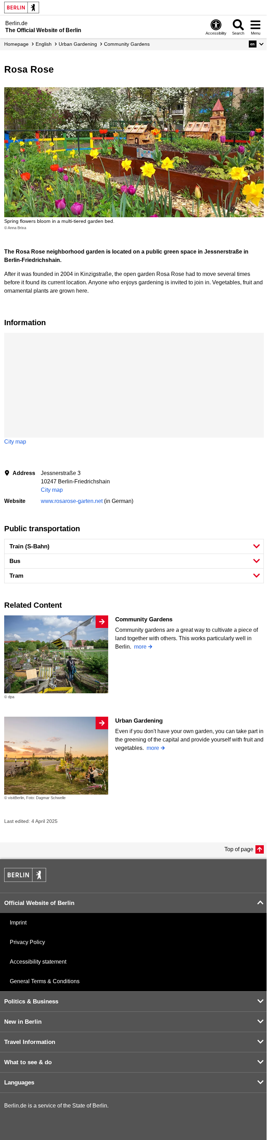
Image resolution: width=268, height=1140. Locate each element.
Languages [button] (19, 1082)
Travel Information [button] (29, 1042)
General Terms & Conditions (45, 981)
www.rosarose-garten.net (72, 501)
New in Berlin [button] (23, 1021)
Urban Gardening (139, 720)
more (140, 647)
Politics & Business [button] (31, 1001)
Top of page (238, 849)
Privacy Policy (27, 942)
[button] (256, 44)
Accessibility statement (38, 962)
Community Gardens (143, 619)
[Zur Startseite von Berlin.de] (25, 880)
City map (15, 442)
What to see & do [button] (28, 1062)
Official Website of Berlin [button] (39, 903)
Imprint (18, 923)
